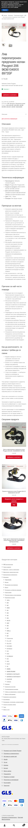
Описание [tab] (4, 114)
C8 (7, 666)
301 (8, 610)
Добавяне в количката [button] (14, 457)
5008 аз (9, 630)
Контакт (6, 768)
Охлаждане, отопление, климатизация (13, 702)
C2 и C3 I (9, 643)
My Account (4, 825)
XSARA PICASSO (11, 671)
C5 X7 (8, 664)
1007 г (8, 600)
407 (8, 628)
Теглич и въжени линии (9, 704)
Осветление (8, 592)
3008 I (8, 607)
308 (8, 618)
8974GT (13, 107)
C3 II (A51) (9, 646)
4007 (8, 623)
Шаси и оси (6, 709)
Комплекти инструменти (9, 697)
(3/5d (7, 105)
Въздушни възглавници (11, 585)
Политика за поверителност (11, 753)
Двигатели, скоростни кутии (10, 572)
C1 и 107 (9, 641)
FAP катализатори (8, 564)
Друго (6, 587)
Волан (6, 582)
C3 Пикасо (9, 648)
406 (8, 625)
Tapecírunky (8, 579)
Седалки (7, 684)
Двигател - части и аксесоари (11, 569)
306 (8, 613)
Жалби (5, 759)
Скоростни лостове (10, 686)
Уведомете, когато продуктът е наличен (14, 500)
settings (16, 7)
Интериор (10, 15)
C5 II (8, 661)
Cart (22, 824)
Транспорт (6, 785)
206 (25, 15)
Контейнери (6, 699)
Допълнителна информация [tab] (9, 119)
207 (8, 605)
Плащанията (7, 774)
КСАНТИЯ (9, 679)
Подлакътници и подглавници (13, 595)
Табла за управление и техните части (15, 692)
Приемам (5, 10)
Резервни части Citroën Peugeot (12, 751)
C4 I (8, 651)
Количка (6, 765)
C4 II (8, 653)
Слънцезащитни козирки (11, 689)
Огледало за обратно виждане (13, 590)
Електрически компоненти (10, 574)
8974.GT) (8, 107)
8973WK (4, 107)
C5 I (8, 658)
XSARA (8, 669)
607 (8, 633)
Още (14, 505)
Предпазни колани (18, 15)
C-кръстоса (10, 638)
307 (8, 615)
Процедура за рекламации (11, 780)
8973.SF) (11, 105)
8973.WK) (16, 105)
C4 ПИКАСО (10, 656)
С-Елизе (9, 681)
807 (8, 635)
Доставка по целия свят (10, 756)
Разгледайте (7, 783)
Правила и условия (9, 777)
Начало (5, 15)
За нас (5, 762)
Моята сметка (7, 771)
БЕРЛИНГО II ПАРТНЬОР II (13, 676)
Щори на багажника (10, 694)
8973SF (21, 105)
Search (14, 825)
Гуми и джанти (7, 567)
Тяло (4, 707)
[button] (24, 25)
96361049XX (19, 107)
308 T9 (8, 620)
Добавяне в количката (10, 95)
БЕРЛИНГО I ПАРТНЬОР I (13, 674)
